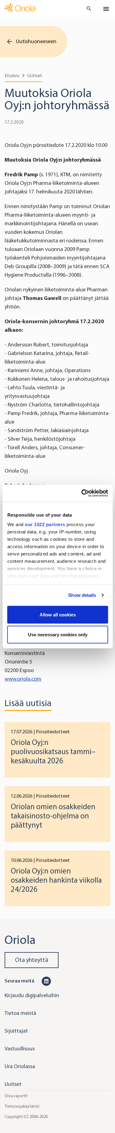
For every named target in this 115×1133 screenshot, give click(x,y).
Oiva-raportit (16, 1095)
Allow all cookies (58, 614)
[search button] (86, 8)
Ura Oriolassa (20, 1066)
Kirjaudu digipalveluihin (32, 995)
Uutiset (34, 75)
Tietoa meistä (20, 1013)
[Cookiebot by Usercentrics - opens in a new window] (82, 493)
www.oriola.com (23, 678)
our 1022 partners (45, 524)
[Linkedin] (46, 980)
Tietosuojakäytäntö (22, 1106)
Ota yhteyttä (31, 959)
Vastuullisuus (20, 1048)
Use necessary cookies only (57, 634)
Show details (82, 595)
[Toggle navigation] (106, 8)
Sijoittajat (16, 1030)
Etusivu (12, 75)
